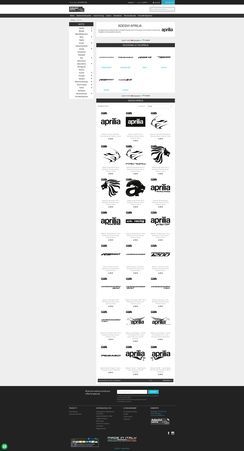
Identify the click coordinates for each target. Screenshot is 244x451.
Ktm (81, 58)
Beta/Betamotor (81, 34)
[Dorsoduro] (106, 57)
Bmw (81, 37)
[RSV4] (144, 57)
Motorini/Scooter (84, 15)
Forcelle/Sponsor (145, 15)
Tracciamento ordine (130, 411)
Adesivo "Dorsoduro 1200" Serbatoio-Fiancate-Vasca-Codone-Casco (160, 268)
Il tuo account (129, 408)
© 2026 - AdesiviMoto (122, 448)
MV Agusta (81, 67)
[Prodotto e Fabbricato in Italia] (122, 439)
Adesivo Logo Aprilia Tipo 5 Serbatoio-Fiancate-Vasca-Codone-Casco (135, 202)
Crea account (127, 416)
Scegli (160, 106)
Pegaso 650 (125, 68)
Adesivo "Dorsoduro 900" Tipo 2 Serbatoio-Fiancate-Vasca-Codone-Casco (135, 302)
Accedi (125, 414)
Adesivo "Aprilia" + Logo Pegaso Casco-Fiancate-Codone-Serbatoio (135, 370)
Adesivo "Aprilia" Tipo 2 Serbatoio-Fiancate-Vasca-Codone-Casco (135, 136)
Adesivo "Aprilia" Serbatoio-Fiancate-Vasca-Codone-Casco (110, 135)
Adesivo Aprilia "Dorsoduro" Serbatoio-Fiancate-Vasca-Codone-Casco (135, 268)
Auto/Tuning (99, 15)
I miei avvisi (126, 419)
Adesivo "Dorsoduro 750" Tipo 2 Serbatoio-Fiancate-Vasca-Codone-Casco (110, 335)
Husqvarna (81, 52)
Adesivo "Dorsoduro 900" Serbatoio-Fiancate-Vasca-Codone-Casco (110, 302)
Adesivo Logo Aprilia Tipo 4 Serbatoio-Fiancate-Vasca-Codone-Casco (110, 202)
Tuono (125, 90)
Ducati (81, 43)
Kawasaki (81, 55)
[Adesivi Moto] (76, 9)
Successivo (168, 380)
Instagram (173, 433)
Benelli (81, 31)
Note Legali (100, 421)
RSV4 (145, 68)
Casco (108, 15)
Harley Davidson (81, 46)
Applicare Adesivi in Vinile (104, 416)
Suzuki (81, 73)
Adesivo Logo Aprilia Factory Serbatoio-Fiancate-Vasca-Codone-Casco (135, 169)
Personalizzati (130, 15)
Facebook (169, 433)
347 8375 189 (82, 2)
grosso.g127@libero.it (158, 415)
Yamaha (81, 79)
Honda (81, 49)
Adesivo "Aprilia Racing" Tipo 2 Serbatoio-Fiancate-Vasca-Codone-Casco (110, 235)
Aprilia (81, 28)
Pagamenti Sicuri (101, 418)
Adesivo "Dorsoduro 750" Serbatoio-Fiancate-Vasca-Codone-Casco (160, 302)
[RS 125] (164, 57)
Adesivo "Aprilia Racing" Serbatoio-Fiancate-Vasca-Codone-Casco (160, 202)
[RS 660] (106, 79)
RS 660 (106, 90)
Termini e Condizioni (102, 423)
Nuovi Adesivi (73, 411)
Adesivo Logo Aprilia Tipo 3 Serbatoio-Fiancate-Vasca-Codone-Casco (160, 169)
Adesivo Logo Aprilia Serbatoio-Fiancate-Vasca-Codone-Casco (160, 135)
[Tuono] (125, 79)
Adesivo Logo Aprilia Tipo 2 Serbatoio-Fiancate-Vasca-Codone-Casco (110, 169)
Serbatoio (117, 15)
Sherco (81, 70)
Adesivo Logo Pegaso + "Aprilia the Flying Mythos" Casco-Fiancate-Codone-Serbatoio (160, 335)
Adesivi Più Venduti (75, 414)
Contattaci (99, 426)
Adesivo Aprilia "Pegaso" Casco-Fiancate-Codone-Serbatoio (110, 369)
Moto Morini (81, 64)
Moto (72, 15)
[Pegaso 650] (125, 57)
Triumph (81, 76)
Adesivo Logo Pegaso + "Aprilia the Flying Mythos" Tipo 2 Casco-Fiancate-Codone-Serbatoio (135, 335)
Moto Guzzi (81, 61)
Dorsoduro (106, 68)
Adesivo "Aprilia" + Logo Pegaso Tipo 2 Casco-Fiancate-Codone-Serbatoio (160, 370)
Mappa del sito (101, 428)
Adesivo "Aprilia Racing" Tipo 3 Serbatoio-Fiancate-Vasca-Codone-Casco (135, 235)
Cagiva (81, 40)
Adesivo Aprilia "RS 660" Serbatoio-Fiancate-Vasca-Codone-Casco (110, 268)
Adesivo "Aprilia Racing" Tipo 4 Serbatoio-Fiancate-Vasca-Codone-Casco (160, 235)
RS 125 (163, 68)
